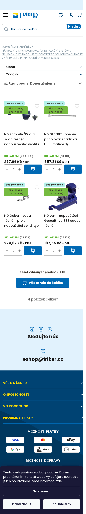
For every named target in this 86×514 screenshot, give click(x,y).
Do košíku (33, 169)
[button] (20, 169)
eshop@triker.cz (43, 359)
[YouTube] (49, 329)
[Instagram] (41, 329)
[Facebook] (32, 329)
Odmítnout (21, 504)
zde (59, 481)
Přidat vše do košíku (46, 282)
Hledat (74, 26)
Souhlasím (61, 504)
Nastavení (42, 491)
